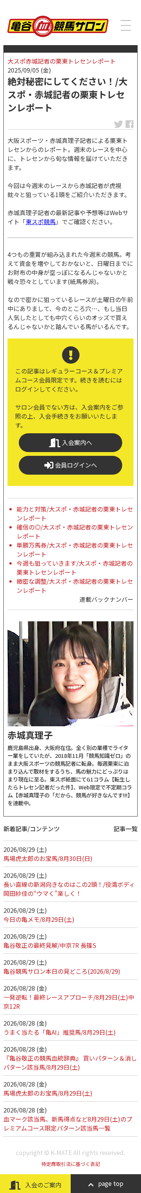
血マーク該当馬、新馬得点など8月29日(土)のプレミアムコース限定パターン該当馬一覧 (67, 1123)
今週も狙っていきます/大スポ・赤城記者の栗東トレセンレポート (75, 568)
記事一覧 (126, 828)
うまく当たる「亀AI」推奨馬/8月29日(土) (59, 1032)
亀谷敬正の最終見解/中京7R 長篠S (49, 945)
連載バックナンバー (106, 599)
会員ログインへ (75, 464)
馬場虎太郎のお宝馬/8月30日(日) (47, 858)
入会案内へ (76, 442)
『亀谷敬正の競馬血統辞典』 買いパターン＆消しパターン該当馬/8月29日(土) (70, 1062)
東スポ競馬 (41, 221)
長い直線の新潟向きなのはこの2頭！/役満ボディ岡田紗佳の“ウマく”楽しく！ (69, 889)
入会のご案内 (42, 1184)
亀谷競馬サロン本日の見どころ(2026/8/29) (61, 971)
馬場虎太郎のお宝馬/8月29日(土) (47, 1092)
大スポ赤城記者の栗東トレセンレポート (62, 60)
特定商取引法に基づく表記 (70, 1163)
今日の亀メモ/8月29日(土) (38, 919)
